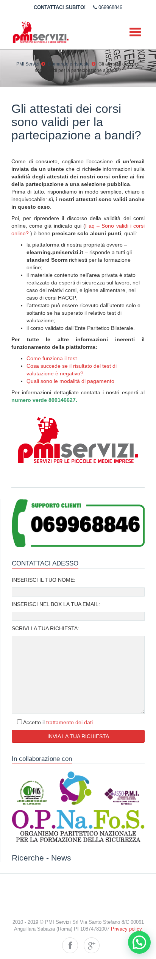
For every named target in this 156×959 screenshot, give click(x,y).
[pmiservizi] (70, 945)
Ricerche (28, 857)
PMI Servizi (27, 64)
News (61, 857)
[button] (139, 942)
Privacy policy (126, 929)
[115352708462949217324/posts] (92, 945)
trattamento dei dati (69, 722)
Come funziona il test (52, 358)
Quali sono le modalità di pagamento (70, 381)
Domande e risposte (69, 64)
